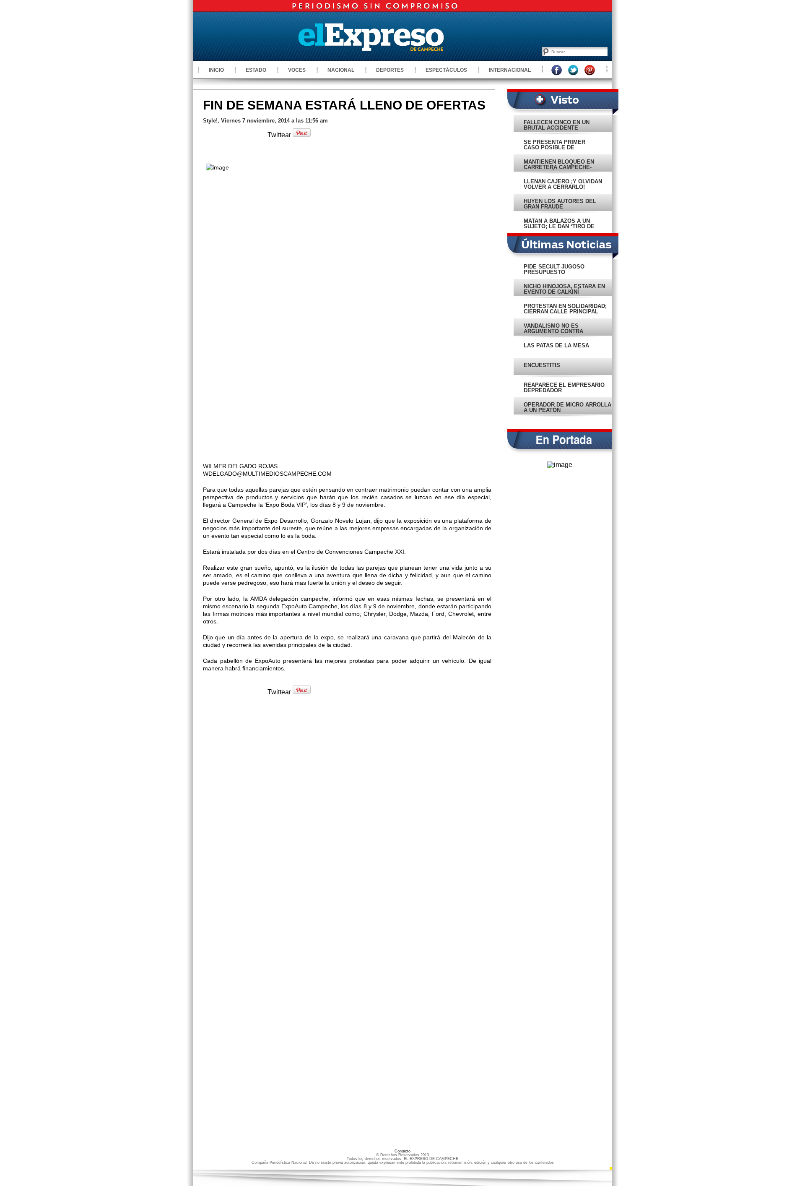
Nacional (340, 70)
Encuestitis (542, 365)
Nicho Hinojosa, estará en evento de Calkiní (564, 289)
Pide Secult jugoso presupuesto (554, 269)
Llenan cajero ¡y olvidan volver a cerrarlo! (563, 184)
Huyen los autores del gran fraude (560, 204)
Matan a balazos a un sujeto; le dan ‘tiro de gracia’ (559, 226)
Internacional (510, 70)
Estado (256, 70)
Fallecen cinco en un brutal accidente (556, 125)
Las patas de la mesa (556, 345)
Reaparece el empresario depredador (564, 388)
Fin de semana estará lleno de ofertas (344, 105)
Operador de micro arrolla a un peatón (567, 407)
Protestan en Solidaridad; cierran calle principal (565, 309)
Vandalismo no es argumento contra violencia (553, 331)
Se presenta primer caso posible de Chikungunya (554, 147)
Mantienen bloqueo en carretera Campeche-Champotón (559, 167)
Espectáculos (446, 70)
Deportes (390, 70)
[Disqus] (347, 817)
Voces (297, 70)
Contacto (402, 1151)
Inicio (216, 70)
